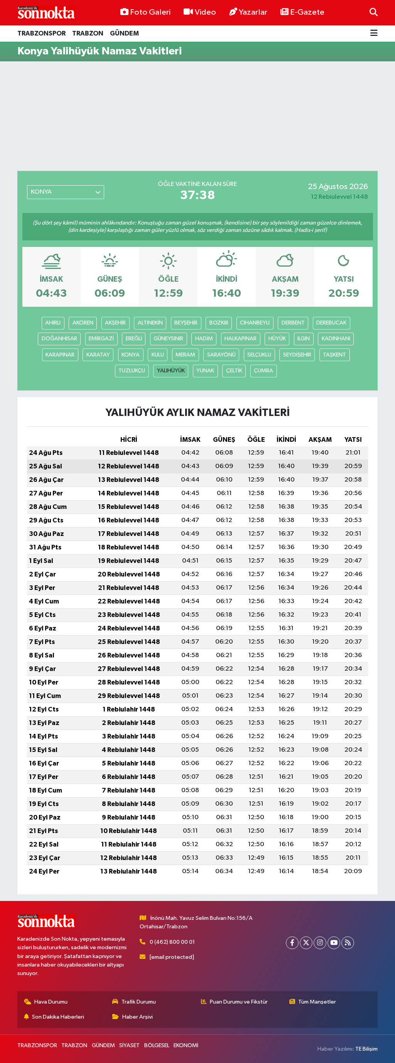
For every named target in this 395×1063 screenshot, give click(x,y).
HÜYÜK (277, 338)
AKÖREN (83, 323)
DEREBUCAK (331, 323)
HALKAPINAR (241, 338)
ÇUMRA (263, 370)
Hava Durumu (51, 1002)
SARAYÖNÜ (221, 355)
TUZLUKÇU (131, 370)
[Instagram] (320, 942)
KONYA (131, 355)
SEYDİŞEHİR (297, 355)
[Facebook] (292, 942)
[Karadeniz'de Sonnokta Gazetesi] (46, 12)
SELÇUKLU (259, 355)
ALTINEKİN (150, 323)
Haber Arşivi (137, 1017)
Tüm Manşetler (317, 1002)
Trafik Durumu (139, 1002)
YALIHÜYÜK (171, 370)
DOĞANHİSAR (59, 338)
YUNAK (205, 370)
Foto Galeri (150, 12)
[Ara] (374, 12)
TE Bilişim (366, 1049)
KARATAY (98, 355)
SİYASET (129, 1045)
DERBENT (293, 323)
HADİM (204, 338)
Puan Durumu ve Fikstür (239, 1002)
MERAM (185, 355)
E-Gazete (307, 12)
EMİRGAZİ (101, 338)
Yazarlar (253, 12)
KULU (158, 355)
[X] (306, 942)
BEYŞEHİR (186, 323)
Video (205, 12)
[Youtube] (333, 942)
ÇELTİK (234, 370)
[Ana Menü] (374, 33)
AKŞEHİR (115, 323)
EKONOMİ (186, 1045)
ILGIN (303, 338)
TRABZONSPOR (41, 33)
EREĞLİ (134, 338)
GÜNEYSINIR (168, 338)
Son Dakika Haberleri (58, 1017)
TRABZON (87, 33)
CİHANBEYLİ (255, 323)
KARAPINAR (60, 355)
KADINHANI (336, 338)
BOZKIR (218, 323)
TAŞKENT (334, 355)
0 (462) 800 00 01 (172, 942)
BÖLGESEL (156, 1045)
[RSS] (347, 942)
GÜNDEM (124, 33)
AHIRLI (53, 323)
